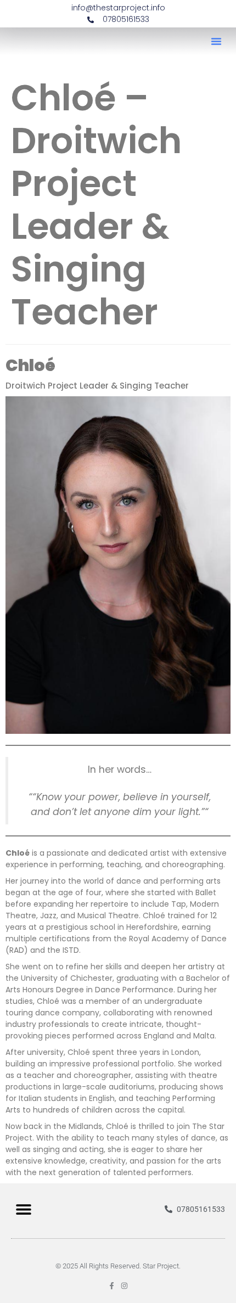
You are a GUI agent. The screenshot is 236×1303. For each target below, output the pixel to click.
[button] (216, 41)
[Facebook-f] (111, 1285)
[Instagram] (124, 1285)
